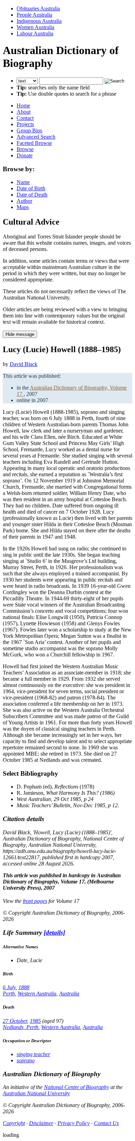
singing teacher (33, 1054)
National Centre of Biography (76, 1087)
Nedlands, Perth (20, 1027)
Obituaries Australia (38, 8)
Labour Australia (35, 33)
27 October (15, 1021)
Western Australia (37, 993)
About (23, 112)
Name (23, 182)
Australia (69, 993)
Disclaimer (41, 1123)
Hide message (20, 334)
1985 (35, 1021)
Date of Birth (31, 188)
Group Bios (29, 130)
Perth (9, 993)
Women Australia (35, 27)
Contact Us (106, 1123)
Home (23, 105)
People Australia (34, 15)
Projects (25, 124)
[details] (54, 932)
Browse (25, 149)
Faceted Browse (34, 143)
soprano (26, 1060)
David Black (23, 364)
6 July (9, 987)
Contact (25, 118)
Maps (23, 207)
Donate (25, 155)
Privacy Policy (73, 1123)
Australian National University (36, 1093)
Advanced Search (36, 137)
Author (24, 201)
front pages (35, 901)
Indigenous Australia (39, 21)
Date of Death (32, 195)
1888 (23, 987)
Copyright (14, 1123)
